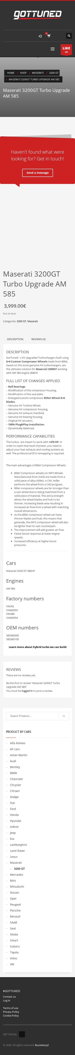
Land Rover (17, 851)
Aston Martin (18, 755)
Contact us (9, 996)
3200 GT (21, 321)
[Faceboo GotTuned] (22, 1034)
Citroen (15, 791)
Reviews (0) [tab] (38, 339)
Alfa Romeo (17, 743)
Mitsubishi (17, 886)
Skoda (14, 934)
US (66, 49)
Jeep (13, 833)
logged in (27, 691)
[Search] (64, 716)
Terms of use (10, 1008)
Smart (14, 940)
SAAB (13, 922)
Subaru (15, 946)
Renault (15, 916)
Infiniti (14, 827)
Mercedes (16, 874)
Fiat (12, 803)
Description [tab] (15, 339)
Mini (13, 880)
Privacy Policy (11, 1012)
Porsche (15, 910)
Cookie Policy (11, 1015)
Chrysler (15, 785)
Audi (13, 761)
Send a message (38, 173)
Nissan (14, 892)
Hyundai (15, 821)
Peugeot (15, 904)
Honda (14, 815)
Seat (13, 928)
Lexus (14, 857)
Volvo (13, 958)
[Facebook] (59, 36)
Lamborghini (18, 845)
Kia (12, 839)
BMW (13, 773)
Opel (13, 898)
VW (12, 964)
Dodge (14, 797)
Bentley (15, 767)
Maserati (32, 321)
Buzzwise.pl (42, 1045)
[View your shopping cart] (48, 36)
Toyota (14, 952)
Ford (13, 809)
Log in (6, 1000)
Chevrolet (16, 779)
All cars (15, 749)
